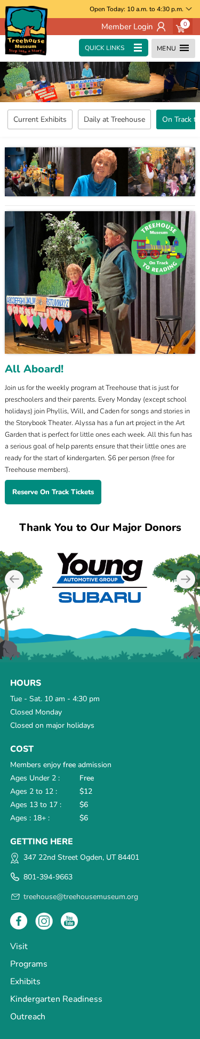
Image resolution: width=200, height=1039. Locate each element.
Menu (167, 48)
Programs (28, 964)
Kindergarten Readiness (56, 999)
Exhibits (25, 981)
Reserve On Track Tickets (53, 492)
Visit (19, 946)
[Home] (26, 30)
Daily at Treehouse (114, 119)
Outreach (27, 1017)
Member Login (127, 26)
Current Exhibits (40, 119)
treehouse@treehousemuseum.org (80, 897)
